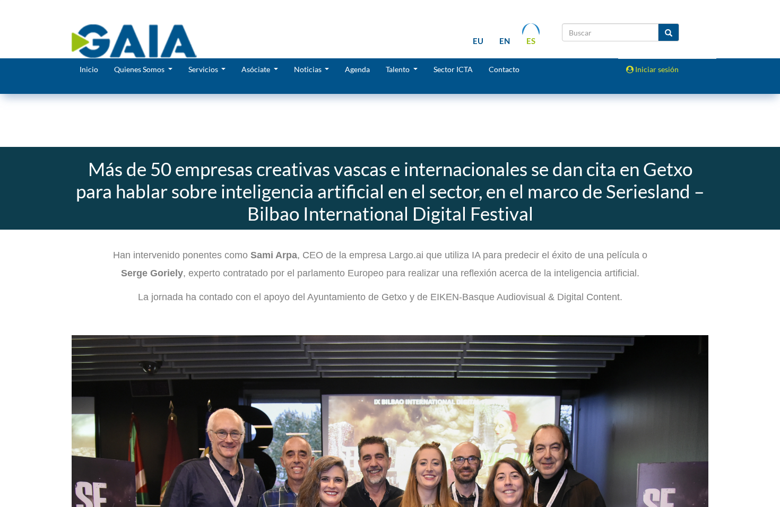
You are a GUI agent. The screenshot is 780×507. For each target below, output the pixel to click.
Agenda (357, 69)
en (504, 41)
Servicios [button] (204, 69)
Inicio (89, 69)
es (530, 41)
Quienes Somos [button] (140, 69)
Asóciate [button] (256, 69)
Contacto (504, 69)
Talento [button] (398, 69)
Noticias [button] (308, 69)
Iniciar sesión (656, 69)
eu (478, 41)
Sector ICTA (453, 69)
